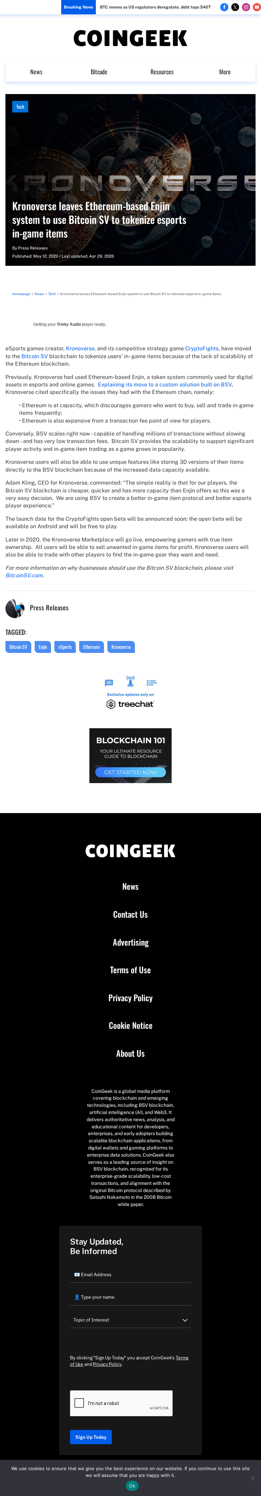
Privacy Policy (130, 998)
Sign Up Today (90, 1437)
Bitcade (99, 71)
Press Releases (33, 248)
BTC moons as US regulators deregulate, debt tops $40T (155, 7)
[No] (252, 1478)
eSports (65, 646)
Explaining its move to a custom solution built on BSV (165, 384)
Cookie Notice (131, 1025)
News (36, 71)
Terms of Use (130, 970)
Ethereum (91, 646)
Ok (132, 1486)
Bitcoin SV (34, 356)
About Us (130, 1053)
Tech (20, 106)
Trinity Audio (69, 324)
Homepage (21, 294)
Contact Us (130, 914)
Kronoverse (80, 348)
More (225, 71)
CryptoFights (202, 348)
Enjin (43, 646)
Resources (162, 71)
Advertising (131, 942)
